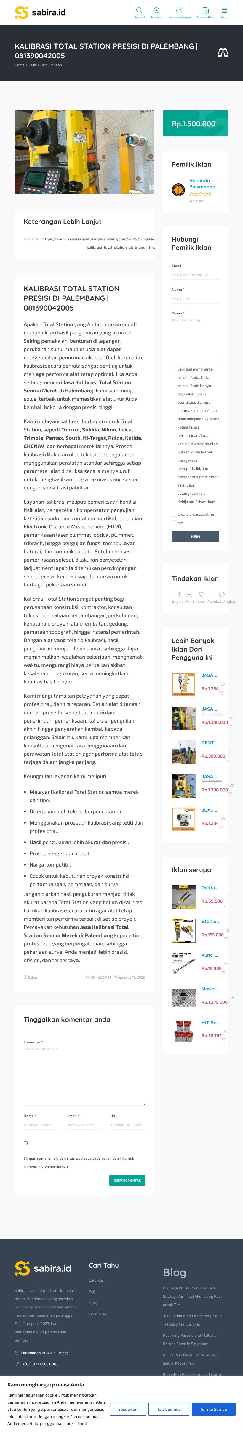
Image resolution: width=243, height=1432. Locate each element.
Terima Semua (213, 1409)
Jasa (32, 65)
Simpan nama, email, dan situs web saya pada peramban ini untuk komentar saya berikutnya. (79, 1162)
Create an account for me (196, 518)
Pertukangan (51, 65)
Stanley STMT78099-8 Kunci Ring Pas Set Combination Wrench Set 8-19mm (210, 921)
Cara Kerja (97, 1280)
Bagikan (179, 601)
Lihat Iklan (98, 1314)
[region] (121, 1404)
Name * (30, 1115)
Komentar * (33, 1042)
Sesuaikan (128, 1409)
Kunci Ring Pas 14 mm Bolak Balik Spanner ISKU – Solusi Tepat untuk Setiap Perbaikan (210, 955)
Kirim (195, 536)
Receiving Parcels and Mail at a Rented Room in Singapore (190, 1339)
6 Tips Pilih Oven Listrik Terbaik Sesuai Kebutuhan (190, 1358)
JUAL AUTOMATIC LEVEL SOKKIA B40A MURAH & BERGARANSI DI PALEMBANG (210, 810)
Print (190, 601)
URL (114, 1115)
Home (19, 65)
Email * (73, 1115)
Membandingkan (221, 601)
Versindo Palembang (202, 183)
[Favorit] (221, 693)
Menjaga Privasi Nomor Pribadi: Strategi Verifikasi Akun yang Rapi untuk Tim (192, 1296)
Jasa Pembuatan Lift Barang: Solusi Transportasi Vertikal (193, 1319)
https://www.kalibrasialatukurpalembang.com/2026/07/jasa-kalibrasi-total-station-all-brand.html (98, 243)
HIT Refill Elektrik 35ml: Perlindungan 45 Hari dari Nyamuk (210, 1022)
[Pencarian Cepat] (223, 52)
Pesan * (178, 313)
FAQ (92, 1291)
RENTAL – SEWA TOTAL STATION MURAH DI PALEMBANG (210, 743)
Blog (93, 1302)
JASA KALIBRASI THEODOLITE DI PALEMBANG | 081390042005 (210, 675)
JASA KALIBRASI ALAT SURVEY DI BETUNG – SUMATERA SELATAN (210, 776)
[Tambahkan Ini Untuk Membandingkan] (223, 684)
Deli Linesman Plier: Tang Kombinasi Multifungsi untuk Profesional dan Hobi (210, 887)
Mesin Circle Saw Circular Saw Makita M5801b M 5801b (210, 989)
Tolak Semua (169, 1409)
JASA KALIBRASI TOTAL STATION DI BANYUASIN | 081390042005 (210, 709)
